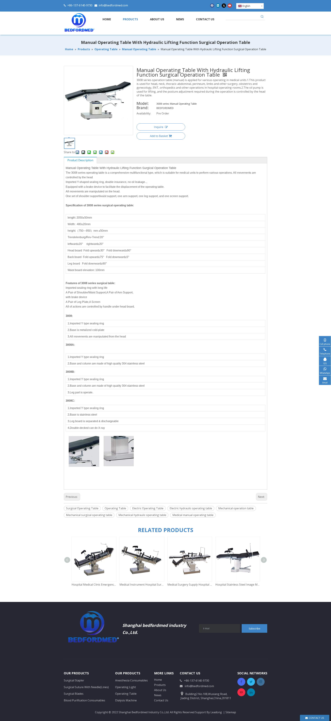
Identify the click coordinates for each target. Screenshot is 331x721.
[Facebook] (212, 5)
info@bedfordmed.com (113, 5)
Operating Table (115, 508)
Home (158, 680)
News (157, 695)
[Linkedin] (218, 5)
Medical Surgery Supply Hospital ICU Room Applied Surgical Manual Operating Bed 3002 (189, 584)
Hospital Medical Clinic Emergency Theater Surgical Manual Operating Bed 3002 (94, 584)
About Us (160, 690)
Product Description (80, 160)
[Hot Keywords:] (262, 17)
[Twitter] (224, 5)
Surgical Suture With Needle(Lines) (86, 687)
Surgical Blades (73, 694)
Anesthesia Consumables (131, 680)
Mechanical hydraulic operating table (142, 515)
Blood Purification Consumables (84, 700)
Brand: (142, 108)
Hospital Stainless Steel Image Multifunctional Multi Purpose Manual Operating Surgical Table (237, 584)
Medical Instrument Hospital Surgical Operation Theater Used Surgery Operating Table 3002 (141, 584)
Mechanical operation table (236, 508)
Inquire (158, 127)
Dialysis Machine (126, 700)
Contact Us (161, 700)
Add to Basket (159, 136)
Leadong (216, 712)
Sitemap (230, 712)
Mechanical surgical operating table (89, 515)
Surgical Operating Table (82, 508)
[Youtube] (230, 5)
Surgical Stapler (74, 680)
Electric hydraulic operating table (191, 508)
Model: (143, 103)
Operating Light (125, 687)
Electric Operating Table (147, 508)
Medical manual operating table (192, 515)
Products (160, 685)
